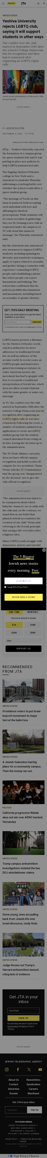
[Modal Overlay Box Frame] (23, 579)
